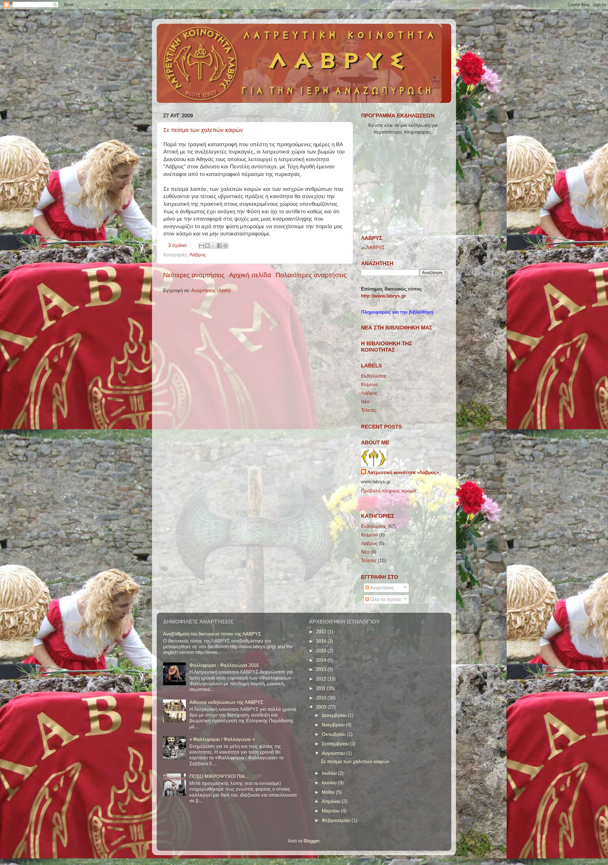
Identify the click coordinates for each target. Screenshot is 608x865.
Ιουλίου (330, 773)
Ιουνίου (330, 782)
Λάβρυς (197, 254)
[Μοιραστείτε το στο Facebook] (219, 245)
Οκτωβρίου (334, 734)
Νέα (365, 401)
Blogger (311, 840)
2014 (321, 660)
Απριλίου (332, 801)
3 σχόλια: (178, 245)
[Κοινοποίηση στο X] (213, 245)
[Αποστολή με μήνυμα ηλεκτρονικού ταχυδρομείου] (201, 245)
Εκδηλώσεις (373, 376)
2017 (321, 631)
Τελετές (369, 410)
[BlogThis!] (207, 245)
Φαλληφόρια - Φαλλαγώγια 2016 (224, 665)
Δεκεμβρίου (335, 715)
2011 (321, 688)
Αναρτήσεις (381, 587)
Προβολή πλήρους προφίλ (388, 490)
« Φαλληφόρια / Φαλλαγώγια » (222, 739)
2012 (321, 678)
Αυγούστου (334, 753)
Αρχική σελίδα (250, 275)
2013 (321, 669)
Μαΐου (329, 792)
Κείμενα (369, 384)
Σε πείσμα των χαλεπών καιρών (203, 130)
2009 (321, 707)
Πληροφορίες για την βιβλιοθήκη (397, 312)
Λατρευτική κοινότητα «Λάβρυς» (403, 472)
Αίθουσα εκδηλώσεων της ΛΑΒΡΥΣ (226, 702)
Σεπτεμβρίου (336, 743)
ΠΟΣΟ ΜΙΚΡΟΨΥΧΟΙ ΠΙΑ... (219, 776)
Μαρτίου (331, 810)
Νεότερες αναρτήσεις (194, 275)
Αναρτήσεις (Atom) (211, 290)
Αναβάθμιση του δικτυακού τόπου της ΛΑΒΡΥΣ (212, 633)
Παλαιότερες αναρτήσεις (311, 275)
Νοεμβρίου (334, 724)
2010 (321, 697)
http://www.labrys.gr (383, 295)
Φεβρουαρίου (337, 820)
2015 (321, 650)
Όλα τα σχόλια (385, 599)
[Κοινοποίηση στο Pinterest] (225, 245)
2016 (321, 641)
